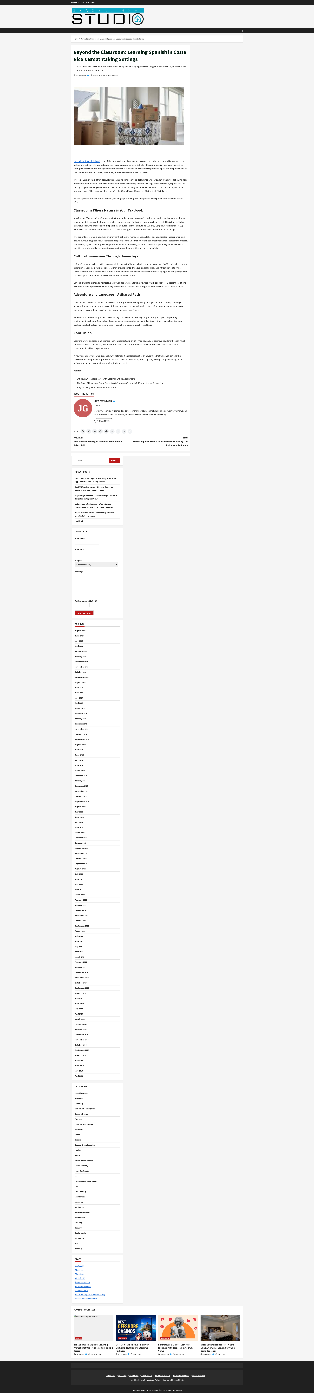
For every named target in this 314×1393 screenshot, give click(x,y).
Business (79, 1098)
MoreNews (165, 1390)
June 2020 (79, 1003)
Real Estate (80, 1217)
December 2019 (81, 1034)
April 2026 (79, 646)
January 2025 (80, 718)
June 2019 (79, 1065)
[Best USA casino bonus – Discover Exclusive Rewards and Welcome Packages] (136, 1328)
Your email (79, 549)
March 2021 (80, 957)
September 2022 (82, 863)
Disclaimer (79, 1274)
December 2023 (81, 786)
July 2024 (79, 749)
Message (79, 571)
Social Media (80, 1233)
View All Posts (104, 420)
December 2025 (81, 661)
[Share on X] (88, 431)
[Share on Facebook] (82, 431)
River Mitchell (80, 1354)
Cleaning (79, 1103)
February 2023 (81, 837)
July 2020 (79, 998)
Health (78, 1150)
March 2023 (80, 832)
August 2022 (80, 868)
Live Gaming (80, 1191)
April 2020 (79, 1014)
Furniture (79, 1129)
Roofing (78, 1222)
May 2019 (79, 1071)
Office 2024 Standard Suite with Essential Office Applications (106, 378)
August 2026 (80, 630)
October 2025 (80, 672)
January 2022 (80, 905)
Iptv (76, 1176)
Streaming (79, 1238)
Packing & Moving (83, 1212)
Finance (78, 1119)
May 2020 (79, 1008)
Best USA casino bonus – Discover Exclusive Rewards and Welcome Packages (132, 1347)
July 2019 (79, 1060)
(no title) (79, 521)
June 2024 (79, 755)
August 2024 (80, 744)
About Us (79, 1270)
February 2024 (81, 775)
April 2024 (79, 765)
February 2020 (81, 1024)
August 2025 (80, 682)
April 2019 (79, 1076)
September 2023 (82, 801)
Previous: (98, 441)
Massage (79, 1202)
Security (78, 1228)
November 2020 (81, 977)
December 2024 (81, 724)
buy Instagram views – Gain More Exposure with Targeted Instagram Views (175, 1347)
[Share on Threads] (124, 431)
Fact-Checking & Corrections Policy (90, 1294)
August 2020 (80, 993)
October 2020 (80, 983)
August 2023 (80, 806)
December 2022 (81, 848)
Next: (160, 441)
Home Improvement (84, 1160)
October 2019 (80, 1045)
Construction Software (85, 1108)
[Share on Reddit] (112, 431)
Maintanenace (81, 1196)
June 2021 (79, 941)
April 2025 (79, 703)
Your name (80, 538)
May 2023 (79, 822)
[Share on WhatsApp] (100, 431)
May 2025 (79, 698)
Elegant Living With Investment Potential (96, 387)
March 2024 (80, 770)
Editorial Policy (81, 1290)
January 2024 (80, 780)
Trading (78, 1248)
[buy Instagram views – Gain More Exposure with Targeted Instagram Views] (178, 1328)
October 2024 (80, 734)
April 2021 (79, 951)
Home (77, 1155)
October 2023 (80, 796)
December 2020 (81, 972)
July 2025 (79, 687)
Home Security (81, 1165)
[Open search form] (242, 30)
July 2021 (79, 936)
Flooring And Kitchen (84, 1124)
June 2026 (79, 636)
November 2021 (81, 915)
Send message (84, 613)
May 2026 (79, 641)
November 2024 (81, 729)
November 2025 (81, 667)
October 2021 (80, 920)
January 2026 (80, 656)
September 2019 (82, 1050)
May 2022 (79, 884)
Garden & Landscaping (85, 1145)
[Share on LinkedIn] (94, 431)
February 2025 (81, 713)
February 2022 (81, 900)
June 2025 (79, 692)
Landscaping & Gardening (86, 1181)
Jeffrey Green (81, 75)
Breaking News (81, 1093)
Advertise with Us (82, 1282)
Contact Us (79, 1266)
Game (77, 1134)
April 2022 (79, 889)
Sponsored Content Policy (86, 1298)
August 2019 (80, 1055)
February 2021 (81, 962)
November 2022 (81, 853)
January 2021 (80, 967)
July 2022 (79, 874)
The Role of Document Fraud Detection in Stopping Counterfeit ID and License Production (120, 383)
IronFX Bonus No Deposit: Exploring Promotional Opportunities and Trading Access (93, 1347)
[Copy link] (130, 431)
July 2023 (79, 812)
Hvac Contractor (82, 1171)
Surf (77, 1243)
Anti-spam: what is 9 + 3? (86, 601)
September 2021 (82, 926)
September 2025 (82, 677)
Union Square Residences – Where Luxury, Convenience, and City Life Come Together (218, 1347)
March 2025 (80, 708)
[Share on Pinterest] (106, 431)
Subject (78, 560)
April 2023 (79, 827)
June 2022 (79, 879)
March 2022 (80, 894)
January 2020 (80, 1029)
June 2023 (79, 817)
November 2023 (81, 791)
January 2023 (80, 843)
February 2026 (81, 651)
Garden (78, 1140)
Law (76, 1186)
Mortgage (79, 1207)
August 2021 (80, 931)
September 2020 (82, 988)
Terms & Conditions (83, 1286)
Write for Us (80, 1278)
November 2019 (81, 1039)
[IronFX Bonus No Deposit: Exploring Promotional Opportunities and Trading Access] (93, 1328)
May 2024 (79, 760)
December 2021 (81, 910)
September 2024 (82, 739)
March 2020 (80, 1019)
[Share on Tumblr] (118, 431)
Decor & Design (81, 1114)
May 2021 (79, 946)
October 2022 (80, 858)
